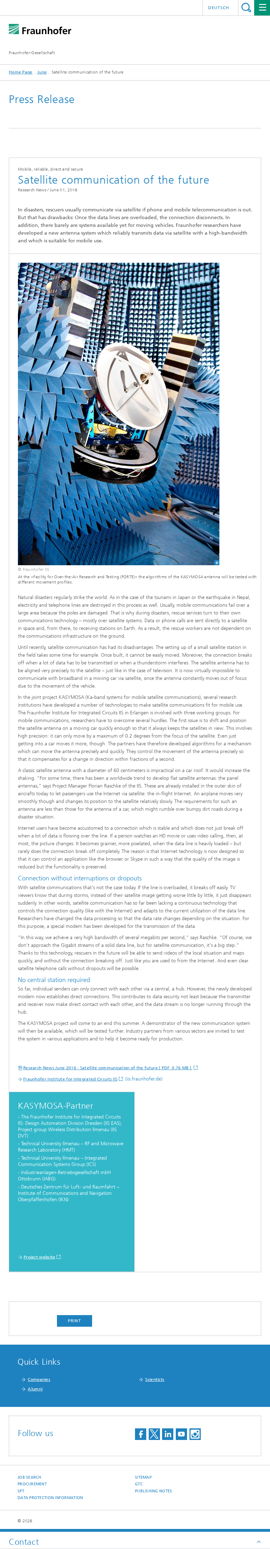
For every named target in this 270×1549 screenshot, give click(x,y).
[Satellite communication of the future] (114, 414)
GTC (139, 1484)
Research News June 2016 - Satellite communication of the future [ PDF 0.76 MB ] (107, 1067)
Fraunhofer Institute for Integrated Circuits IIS (70, 1079)
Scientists (154, 1379)
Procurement (32, 1484)
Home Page (21, 72)
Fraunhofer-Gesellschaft (32, 52)
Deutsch (218, 7)
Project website (40, 1257)
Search (246, 7)
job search (29, 1477)
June (42, 72)
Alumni (35, 1389)
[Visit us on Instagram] (195, 1434)
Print (74, 1320)
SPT (21, 1491)
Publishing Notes (153, 1491)
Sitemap (143, 1477)
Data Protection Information (50, 1498)
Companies (39, 1379)
